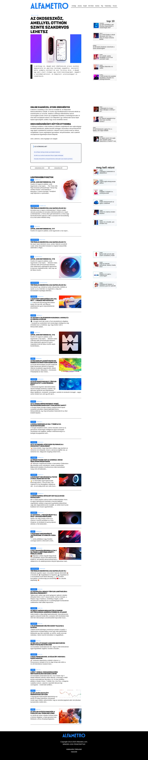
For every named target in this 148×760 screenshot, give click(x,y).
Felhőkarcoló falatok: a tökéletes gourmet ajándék (108, 285)
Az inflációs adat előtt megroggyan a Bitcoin (39, 693)
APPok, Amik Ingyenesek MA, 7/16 (42, 259)
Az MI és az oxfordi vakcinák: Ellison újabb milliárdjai (48, 155)
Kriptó (85, 6)
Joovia (80, 6)
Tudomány (108, 6)
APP (32, 179)
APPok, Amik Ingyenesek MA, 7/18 (42, 182)
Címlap (74, 6)
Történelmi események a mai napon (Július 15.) (48, 571)
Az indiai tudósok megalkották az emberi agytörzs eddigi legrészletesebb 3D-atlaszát (48, 611)
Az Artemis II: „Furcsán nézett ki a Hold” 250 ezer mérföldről (43, 515)
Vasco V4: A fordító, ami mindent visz (107, 222)
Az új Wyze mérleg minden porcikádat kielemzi (47, 152)
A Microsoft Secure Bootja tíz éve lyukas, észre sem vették (43, 478)
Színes (97, 6)
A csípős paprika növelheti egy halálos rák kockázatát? (47, 496)
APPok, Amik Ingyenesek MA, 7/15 (42, 335)
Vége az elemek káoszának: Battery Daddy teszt (108, 265)
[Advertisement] (55, 91)
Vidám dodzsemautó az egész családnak (107, 202)
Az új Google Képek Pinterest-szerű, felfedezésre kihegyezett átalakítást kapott (48, 404)
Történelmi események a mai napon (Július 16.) (48, 285)
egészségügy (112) (39, 167)
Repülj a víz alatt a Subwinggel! (105, 274)
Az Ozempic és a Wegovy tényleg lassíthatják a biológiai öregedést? (48, 592)
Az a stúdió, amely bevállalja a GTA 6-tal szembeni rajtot (106, 57)
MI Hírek (91, 6)
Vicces (115, 6)
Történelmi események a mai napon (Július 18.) (48, 208)
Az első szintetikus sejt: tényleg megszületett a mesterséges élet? (43, 383)
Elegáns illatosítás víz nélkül (106, 67)
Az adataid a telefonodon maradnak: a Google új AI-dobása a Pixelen (49, 318)
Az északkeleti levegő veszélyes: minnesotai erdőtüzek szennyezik (43, 361)
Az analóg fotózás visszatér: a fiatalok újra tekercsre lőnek (42, 712)
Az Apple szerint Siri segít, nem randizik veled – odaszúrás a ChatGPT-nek (108, 139)
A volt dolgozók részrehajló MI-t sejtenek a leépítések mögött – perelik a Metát (43, 552)
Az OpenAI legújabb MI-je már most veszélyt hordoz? (107, 120)
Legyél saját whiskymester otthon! (108, 182)
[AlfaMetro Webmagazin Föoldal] (49, 1)
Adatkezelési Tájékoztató (74, 749)
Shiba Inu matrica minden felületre (107, 212)
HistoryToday (34, 205)
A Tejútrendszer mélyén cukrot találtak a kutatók (47, 626)
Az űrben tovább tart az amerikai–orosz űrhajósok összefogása (46, 460)
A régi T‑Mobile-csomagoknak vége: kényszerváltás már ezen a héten (44, 673)
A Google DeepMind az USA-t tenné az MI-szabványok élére (45, 425)
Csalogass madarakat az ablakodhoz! (107, 172)
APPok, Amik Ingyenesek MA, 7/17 (42, 229)
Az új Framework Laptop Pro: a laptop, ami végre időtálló (102, 129)
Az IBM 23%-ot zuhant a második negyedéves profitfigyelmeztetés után (47, 644)
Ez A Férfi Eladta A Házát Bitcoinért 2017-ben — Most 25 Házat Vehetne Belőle (107, 37)
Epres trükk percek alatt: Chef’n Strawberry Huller (107, 254)
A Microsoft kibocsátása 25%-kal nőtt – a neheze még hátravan (43, 299)
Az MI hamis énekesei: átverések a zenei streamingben (103, 47)
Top (102, 6)
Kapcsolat (74, 751)
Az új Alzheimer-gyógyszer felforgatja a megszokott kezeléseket (46, 445)
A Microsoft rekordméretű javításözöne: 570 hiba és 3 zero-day (43, 535)
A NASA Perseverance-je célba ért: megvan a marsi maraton (47, 657)
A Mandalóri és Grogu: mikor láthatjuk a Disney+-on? (108, 109)
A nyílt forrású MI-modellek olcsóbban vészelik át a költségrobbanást (108, 77)
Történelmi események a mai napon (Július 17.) (48, 242)
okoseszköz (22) (58, 167)
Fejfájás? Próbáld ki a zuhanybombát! (106, 192)
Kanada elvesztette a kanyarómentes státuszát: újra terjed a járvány (53, 159)
